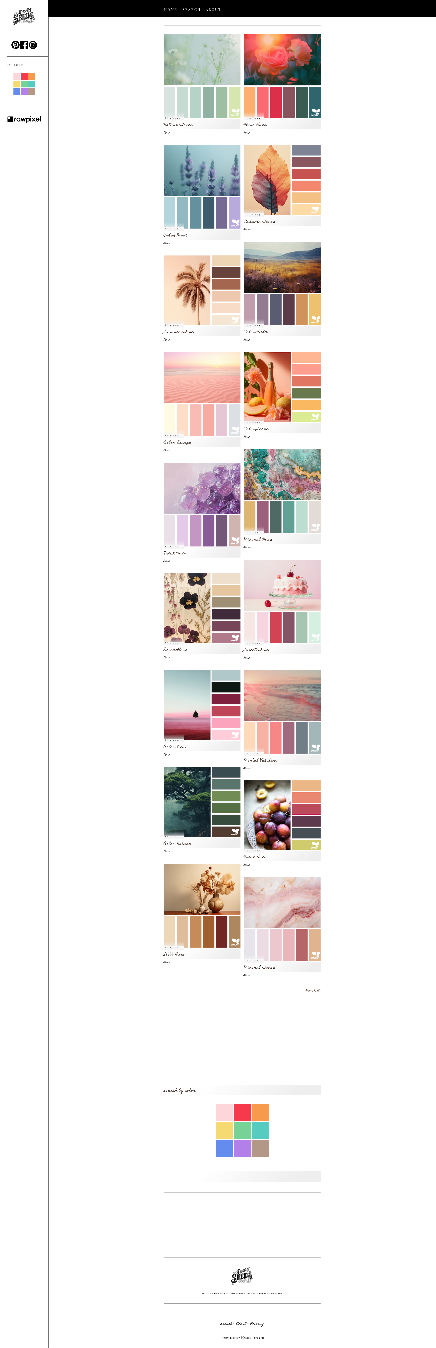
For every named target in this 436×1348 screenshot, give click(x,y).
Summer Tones (180, 332)
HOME (170, 9)
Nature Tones (178, 125)
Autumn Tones (259, 222)
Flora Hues (255, 125)
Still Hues (174, 955)
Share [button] (167, 133)
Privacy (257, 1324)
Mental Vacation (260, 761)
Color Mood (175, 236)
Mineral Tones (259, 968)
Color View (175, 747)
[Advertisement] (242, 1034)
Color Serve (256, 429)
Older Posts (313, 990)
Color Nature (177, 844)
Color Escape (177, 443)
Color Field (256, 332)
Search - (227, 1324)
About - (242, 1324)
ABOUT (213, 9)
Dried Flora (176, 650)
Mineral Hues (258, 540)
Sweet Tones (257, 650)
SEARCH (192, 9)
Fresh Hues (175, 553)
